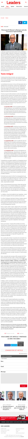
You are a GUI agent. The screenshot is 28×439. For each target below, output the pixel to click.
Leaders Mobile (3, 433)
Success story (16, 422)
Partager (20, 22)
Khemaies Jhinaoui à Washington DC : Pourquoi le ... (8, 407)
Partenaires (3, 422)
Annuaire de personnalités (5, 430)
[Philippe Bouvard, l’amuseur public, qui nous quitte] (20, 395)
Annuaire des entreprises (20, 428)
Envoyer (24, 386)
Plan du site (18, 430)
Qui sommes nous (4, 431)
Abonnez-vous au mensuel (20, 433)
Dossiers (7, 422)
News (7, 18)
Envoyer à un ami (10, 333)
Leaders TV (11, 422)
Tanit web (22, 436)
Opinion (12, 6)
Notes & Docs (19, 6)
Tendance (24, 422)
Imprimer (21, 333)
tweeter (25, 22)
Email (2, 366)
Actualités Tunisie (3, 428)
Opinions (20, 422)
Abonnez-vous (20, 344)
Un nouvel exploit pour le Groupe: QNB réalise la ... (19, 407)
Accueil (2, 18)
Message (3, 371)
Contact (17, 431)
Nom (2, 361)
